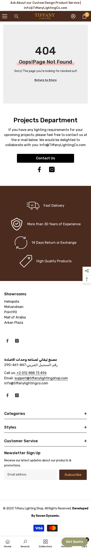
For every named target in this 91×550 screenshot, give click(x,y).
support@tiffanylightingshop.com (41, 378)
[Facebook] (39, 169)
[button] (75, 542)
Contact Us (45, 158)
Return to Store (45, 80)
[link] (45, 224)
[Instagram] (52, 169)
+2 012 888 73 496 (31, 373)
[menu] (4, 16)
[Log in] (73, 16)
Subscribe (73, 475)
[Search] (16, 16)
